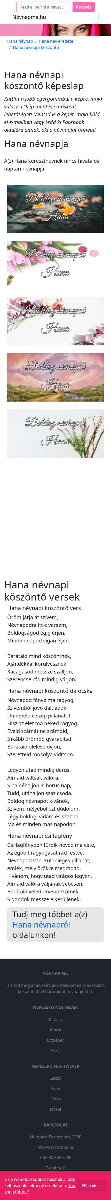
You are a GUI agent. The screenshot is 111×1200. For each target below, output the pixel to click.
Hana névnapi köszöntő (36, 47)
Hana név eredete (56, 41)
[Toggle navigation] (91, 17)
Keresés (83, 7)
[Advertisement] (55, 519)
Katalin (55, 1019)
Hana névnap (20, 41)
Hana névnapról (41, 924)
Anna (56, 1050)
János (55, 1099)
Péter (55, 1088)
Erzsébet (55, 1040)
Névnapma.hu (29, 16)
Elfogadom (91, 1185)
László (56, 1078)
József (55, 1109)
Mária (55, 1030)
